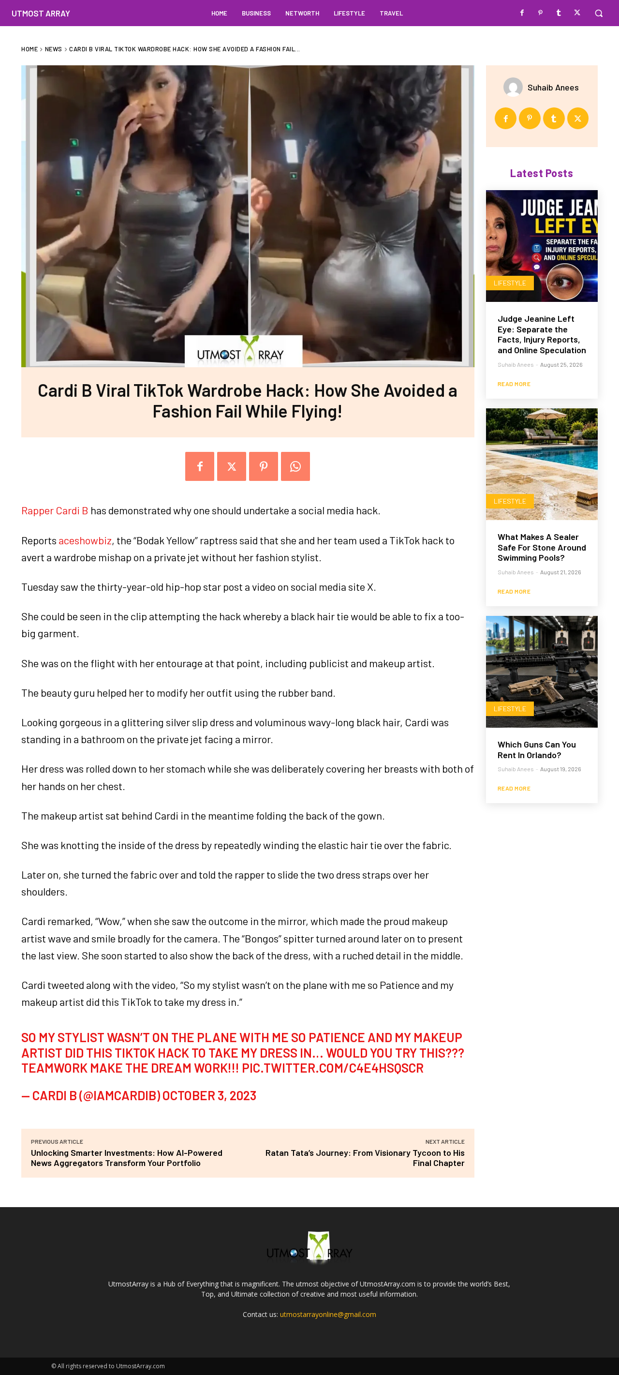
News (53, 49)
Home (29, 49)
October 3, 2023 (209, 1095)
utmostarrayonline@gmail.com (328, 1314)
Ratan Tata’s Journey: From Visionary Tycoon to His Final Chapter (365, 1157)
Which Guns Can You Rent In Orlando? (537, 749)
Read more (514, 384)
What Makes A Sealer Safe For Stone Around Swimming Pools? (542, 547)
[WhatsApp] (295, 466)
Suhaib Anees (553, 87)
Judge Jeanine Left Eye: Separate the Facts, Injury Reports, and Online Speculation (542, 334)
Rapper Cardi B (54, 510)
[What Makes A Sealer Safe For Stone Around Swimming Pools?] (542, 464)
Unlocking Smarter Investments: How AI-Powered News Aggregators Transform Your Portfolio (126, 1157)
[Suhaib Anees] (515, 87)
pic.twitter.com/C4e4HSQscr (333, 1067)
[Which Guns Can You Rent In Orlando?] (542, 672)
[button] (598, 13)
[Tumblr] (559, 13)
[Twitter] (577, 13)
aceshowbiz (85, 540)
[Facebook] (522, 13)
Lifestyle (510, 283)
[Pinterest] (540, 13)
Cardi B (54, 1095)
